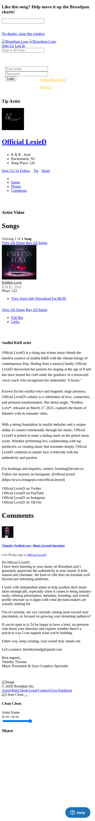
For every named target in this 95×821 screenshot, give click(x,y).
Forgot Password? (53, 80)
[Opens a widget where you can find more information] (77, 813)
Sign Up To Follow (16, 171)
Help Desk (20, 690)
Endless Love (12, 282)
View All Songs (13, 243)
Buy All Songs (36, 243)
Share (46, 171)
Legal (33, 690)
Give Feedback (61, 690)
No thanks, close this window (23, 34)
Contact (43, 690)
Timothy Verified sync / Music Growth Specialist (33, 545)
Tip (35, 171)
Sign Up (46, 87)
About (6, 690)
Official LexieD (36, 554)
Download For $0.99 (50, 298)
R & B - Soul (11, 286)
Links (15, 322)
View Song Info (22, 298)
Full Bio (17, 318)
